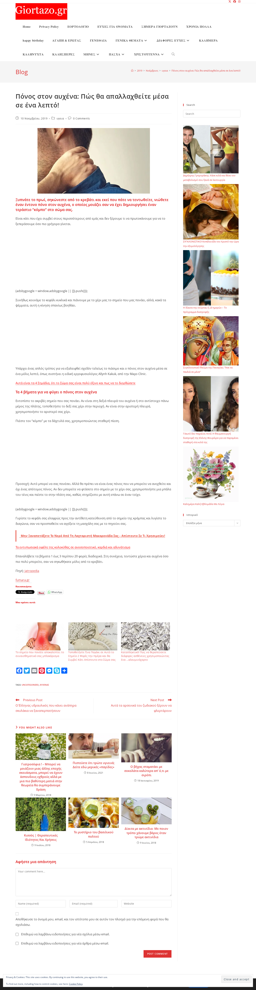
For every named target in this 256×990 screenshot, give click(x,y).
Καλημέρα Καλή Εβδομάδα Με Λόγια (203, 504)
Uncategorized (30, 684)
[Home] (132, 70)
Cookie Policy (76, 984)
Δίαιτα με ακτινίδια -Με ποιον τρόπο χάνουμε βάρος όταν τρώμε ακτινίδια (146, 833)
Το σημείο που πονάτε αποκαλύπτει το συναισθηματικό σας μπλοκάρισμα (40, 654)
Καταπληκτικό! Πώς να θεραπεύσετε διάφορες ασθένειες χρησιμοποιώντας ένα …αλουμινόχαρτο (145, 655)
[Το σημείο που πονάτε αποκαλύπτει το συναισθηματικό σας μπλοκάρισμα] (40, 636)
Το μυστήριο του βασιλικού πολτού (93, 834)
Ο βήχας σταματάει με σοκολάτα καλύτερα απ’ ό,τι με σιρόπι (146, 771)
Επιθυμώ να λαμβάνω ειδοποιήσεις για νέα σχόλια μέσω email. (65, 934)
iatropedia (31, 571)
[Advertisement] (94, 256)
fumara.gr (23, 580)
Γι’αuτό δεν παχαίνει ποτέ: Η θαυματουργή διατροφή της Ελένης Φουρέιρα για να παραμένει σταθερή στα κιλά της (210, 438)
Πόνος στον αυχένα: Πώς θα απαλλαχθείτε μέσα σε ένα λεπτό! (205, 70)
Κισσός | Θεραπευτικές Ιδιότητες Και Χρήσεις (41, 837)
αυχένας (44, 684)
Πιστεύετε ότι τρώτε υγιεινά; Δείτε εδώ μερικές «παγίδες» (94, 765)
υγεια (60, 118)
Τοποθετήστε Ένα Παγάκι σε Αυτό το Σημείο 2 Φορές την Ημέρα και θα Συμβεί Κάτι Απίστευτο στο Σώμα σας (92, 655)
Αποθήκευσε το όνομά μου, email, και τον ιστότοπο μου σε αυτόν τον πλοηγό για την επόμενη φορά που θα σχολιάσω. (92, 922)
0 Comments (81, 118)
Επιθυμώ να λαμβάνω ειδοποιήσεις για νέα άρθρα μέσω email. (65, 943)
